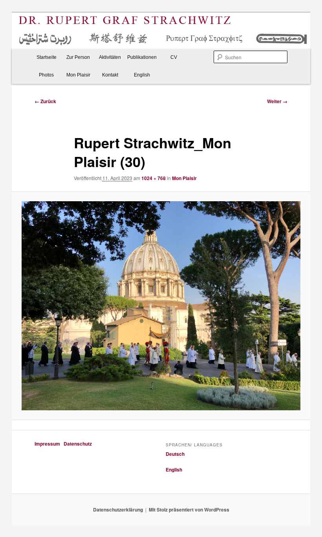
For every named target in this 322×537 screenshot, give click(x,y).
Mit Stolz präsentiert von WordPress (189, 509)
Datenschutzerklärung (118, 509)
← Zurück (45, 101)
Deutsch (175, 453)
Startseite (47, 57)
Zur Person (78, 57)
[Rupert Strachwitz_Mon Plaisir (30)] (161, 305)
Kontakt (110, 75)
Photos (46, 75)
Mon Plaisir (78, 75)
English (142, 75)
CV (173, 57)
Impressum (48, 443)
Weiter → (277, 101)
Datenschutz (78, 443)
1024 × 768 (153, 178)
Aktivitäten (110, 57)
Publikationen (142, 57)
